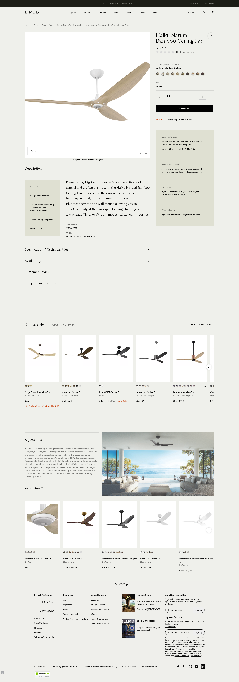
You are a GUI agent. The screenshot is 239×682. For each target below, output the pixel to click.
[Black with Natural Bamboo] (157, 74)
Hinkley (213, 395)
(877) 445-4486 (188, 149)
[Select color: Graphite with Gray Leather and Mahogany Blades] (143, 386)
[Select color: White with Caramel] (117, 552)
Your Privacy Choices (100, 623)
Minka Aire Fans (32, 395)
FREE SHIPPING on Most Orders (119, 3)
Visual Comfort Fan (70, 395)
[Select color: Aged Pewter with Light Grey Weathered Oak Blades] (63, 386)
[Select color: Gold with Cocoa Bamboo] (70, 552)
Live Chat (169, 149)
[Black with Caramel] (183, 74)
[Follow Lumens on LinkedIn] (203, 666)
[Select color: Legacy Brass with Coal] (28, 386)
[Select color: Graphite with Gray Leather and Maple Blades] (145, 386)
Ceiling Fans (47, 25)
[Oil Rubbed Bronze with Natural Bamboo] (173, 74)
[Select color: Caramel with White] (147, 552)
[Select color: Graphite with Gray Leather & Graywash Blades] (140, 386)
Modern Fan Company (146, 395)
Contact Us (39, 618)
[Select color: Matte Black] (211, 386)
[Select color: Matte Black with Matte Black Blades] (77, 386)
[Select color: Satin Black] (100, 386)
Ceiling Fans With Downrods (68, 25)
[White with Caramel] (193, 74)
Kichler (102, 395)
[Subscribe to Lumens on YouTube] (197, 666)
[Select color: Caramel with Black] (150, 552)
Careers (94, 614)
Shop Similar (43, 379)
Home (27, 25)
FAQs (65, 600)
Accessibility (39, 666)
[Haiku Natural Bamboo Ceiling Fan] (87, 95)
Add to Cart (184, 108)
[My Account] (204, 12)
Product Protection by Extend (75, 619)
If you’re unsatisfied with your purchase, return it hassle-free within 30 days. (182, 193)
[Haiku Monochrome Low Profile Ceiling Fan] (196, 519)
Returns (37, 632)
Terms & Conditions (99, 619)
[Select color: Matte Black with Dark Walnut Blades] (74, 386)
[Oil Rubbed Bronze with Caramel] (198, 74)
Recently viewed (63, 324)
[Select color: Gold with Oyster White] (73, 552)
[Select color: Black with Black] (144, 552)
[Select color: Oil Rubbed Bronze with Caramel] (119, 552)
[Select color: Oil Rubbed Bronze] (31, 552)
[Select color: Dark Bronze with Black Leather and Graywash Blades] (177, 386)
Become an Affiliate (100, 609)
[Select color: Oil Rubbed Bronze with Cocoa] (122, 552)
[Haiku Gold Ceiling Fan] (81, 519)
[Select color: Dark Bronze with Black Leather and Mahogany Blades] (180, 386)
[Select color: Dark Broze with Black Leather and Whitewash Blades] (185, 386)
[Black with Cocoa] (188, 74)
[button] (165, 52)
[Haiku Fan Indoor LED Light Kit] (42, 519)
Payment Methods (71, 614)
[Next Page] (146, 153)
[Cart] (212, 12)
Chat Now (48, 602)
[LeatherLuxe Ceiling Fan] (153, 352)
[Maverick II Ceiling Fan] (79, 352)
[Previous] (90, 3)
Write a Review (189, 52)
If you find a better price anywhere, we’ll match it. (183, 214)
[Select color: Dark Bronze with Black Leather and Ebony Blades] (174, 386)
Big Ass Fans (163, 48)
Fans (36, 25)
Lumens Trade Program (202, 3)
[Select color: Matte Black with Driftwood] (214, 386)
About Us (95, 600)
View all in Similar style (201, 324)
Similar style (35, 324)
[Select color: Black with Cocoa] (114, 552)
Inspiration (67, 604)
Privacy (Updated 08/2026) (65, 666)
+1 (135, 552)
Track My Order (41, 623)
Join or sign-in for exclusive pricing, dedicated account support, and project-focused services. (181, 170)
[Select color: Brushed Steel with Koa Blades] (68, 386)
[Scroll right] (209, 367)
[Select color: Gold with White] (67, 552)
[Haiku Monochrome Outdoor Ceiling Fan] (119, 519)
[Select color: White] (103, 386)
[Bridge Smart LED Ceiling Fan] (42, 352)
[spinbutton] (202, 97)
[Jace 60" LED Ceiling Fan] (116, 352)
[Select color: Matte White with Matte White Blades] (80, 386)
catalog (153, 627)
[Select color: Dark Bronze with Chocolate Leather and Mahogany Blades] (194, 386)
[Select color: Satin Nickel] (34, 552)
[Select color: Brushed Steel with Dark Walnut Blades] (66, 386)
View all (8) (35, 151)
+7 (205, 386)
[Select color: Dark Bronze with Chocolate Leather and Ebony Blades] (188, 386)
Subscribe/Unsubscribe (44, 637)
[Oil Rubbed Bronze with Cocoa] (203, 74)
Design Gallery (98, 604)
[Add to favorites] (210, 36)
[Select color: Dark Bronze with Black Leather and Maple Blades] (183, 386)
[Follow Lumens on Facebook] (178, 666)
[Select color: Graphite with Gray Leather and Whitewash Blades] (148, 386)
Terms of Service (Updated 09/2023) (101, 666)
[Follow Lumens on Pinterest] (184, 666)
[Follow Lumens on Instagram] (190, 666)
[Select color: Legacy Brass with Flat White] (31, 386)
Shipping (38, 628)
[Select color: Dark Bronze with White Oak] (26, 386)
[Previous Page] (140, 153)
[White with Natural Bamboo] (162, 74)
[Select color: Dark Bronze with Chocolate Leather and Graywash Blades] (191, 386)
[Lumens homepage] (32, 12)
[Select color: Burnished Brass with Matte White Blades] (71, 386)
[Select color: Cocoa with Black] (152, 552)
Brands (66, 609)
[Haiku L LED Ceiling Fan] (158, 519)
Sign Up (198, 610)
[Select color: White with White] (141, 552)
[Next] (149, 3)
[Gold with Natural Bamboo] (178, 74)
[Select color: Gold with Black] (64, 552)
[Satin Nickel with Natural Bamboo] (168, 74)
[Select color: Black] (28, 552)
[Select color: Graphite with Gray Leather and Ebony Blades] (137, 386)
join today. (150, 604)
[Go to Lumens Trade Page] (128, 603)
